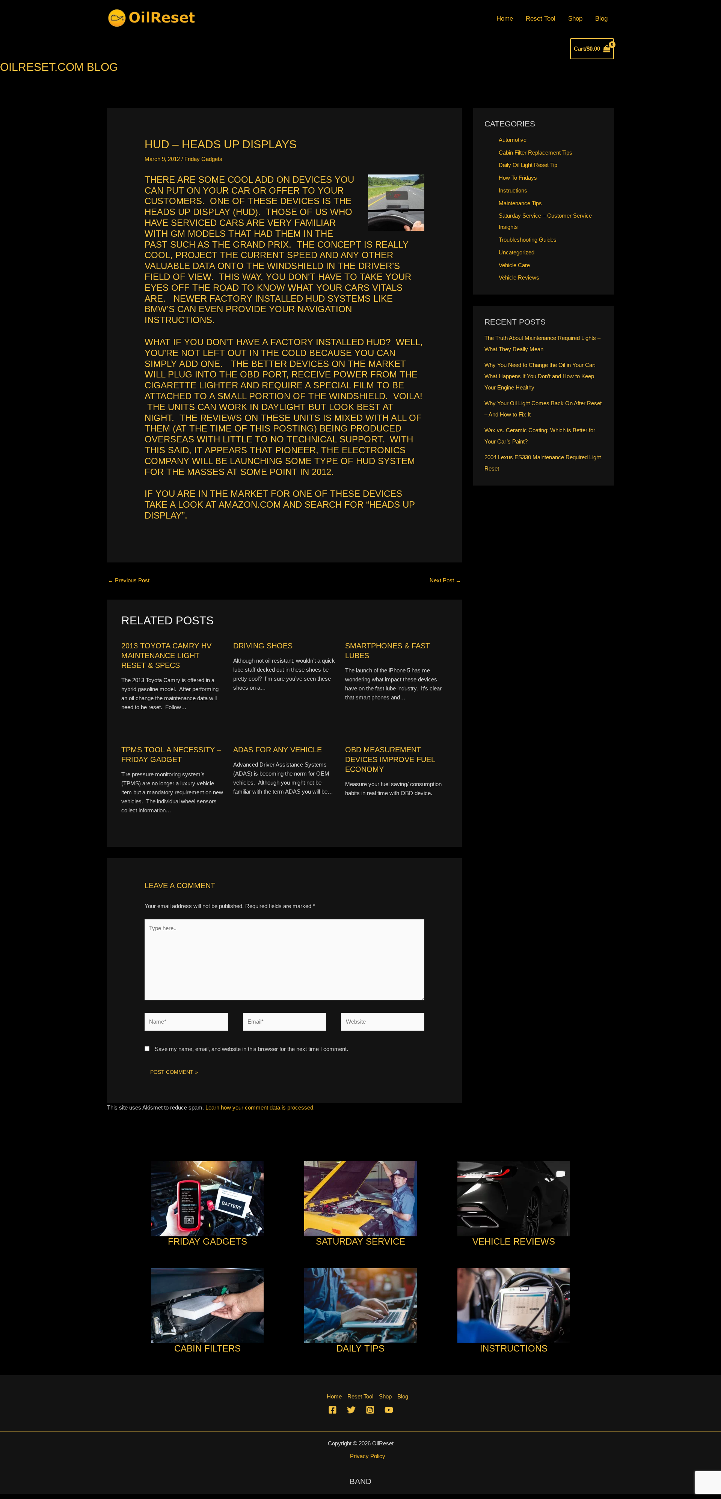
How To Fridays (518, 177)
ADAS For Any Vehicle (277, 750)
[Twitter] (351, 1410)
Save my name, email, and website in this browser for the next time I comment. (251, 1049)
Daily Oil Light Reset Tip (528, 165)
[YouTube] (389, 1410)
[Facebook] (332, 1410)
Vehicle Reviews (519, 277)
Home (504, 18)
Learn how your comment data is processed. (260, 1107)
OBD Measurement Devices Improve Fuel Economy (390, 759)
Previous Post (128, 580)
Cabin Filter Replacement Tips (535, 152)
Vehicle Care (514, 265)
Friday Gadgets (203, 159)
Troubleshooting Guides (528, 239)
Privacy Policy (367, 1456)
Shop (575, 18)
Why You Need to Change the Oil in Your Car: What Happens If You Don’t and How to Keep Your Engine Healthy (540, 376)
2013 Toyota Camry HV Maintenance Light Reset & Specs (166, 655)
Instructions (513, 190)
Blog (601, 18)
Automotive (512, 140)
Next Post (445, 580)
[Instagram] (370, 1410)
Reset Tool (540, 18)
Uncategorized (516, 252)
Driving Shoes (263, 646)
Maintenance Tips (520, 203)
